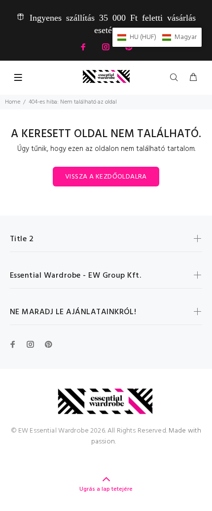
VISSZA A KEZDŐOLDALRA (106, 176)
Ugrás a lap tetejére (106, 489)
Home (12, 102)
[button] (157, 37)
